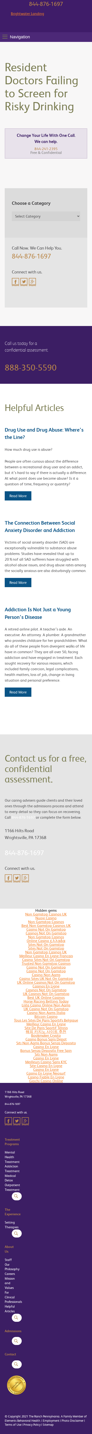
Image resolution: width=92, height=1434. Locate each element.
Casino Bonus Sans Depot (46, 1039)
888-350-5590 (31, 368)
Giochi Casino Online (46, 1081)
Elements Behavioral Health (22, 1420)
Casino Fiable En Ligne (46, 1077)
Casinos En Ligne (46, 986)
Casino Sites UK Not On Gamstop (46, 978)
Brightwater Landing (27, 14)
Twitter (24, 282)
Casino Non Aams (46, 975)
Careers (10, 1274)
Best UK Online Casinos (46, 997)
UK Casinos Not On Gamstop (46, 994)
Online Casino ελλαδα (46, 940)
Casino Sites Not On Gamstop (46, 959)
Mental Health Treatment (12, 1156)
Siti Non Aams (46, 1054)
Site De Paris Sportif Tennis (46, 1028)
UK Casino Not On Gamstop (46, 1009)
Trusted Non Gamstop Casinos (46, 963)
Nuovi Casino (46, 918)
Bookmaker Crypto (46, 1035)
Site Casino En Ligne (46, 1065)
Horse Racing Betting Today (46, 1001)
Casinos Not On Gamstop (46, 933)
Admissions (13, 1331)
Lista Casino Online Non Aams (46, 1005)
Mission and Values (10, 1283)
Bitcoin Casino (46, 1016)
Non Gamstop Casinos (46, 922)
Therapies (11, 1227)
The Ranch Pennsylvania (44, 1416)
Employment (51, 1420)
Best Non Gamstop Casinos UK (46, 925)
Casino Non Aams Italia (46, 1012)
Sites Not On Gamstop (46, 944)
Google (32, 282)
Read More (18, 496)
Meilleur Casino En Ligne (46, 1024)
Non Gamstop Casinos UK (46, 914)
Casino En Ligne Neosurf (46, 1073)
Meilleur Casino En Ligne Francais (46, 956)
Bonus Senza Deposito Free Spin (46, 1050)
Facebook (15, 282)
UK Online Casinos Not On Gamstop (46, 982)
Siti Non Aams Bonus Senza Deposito (46, 1043)
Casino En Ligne (46, 1047)
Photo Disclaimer (73, 1420)
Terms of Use (13, 1424)
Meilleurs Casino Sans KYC (46, 1062)
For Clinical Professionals (13, 1297)
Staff (8, 1260)
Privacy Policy (32, 1424)
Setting (10, 1222)
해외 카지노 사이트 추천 (46, 1031)
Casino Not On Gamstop (46, 929)
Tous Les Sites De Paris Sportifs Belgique (46, 1020)
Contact (10, 1354)
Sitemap (48, 1424)
